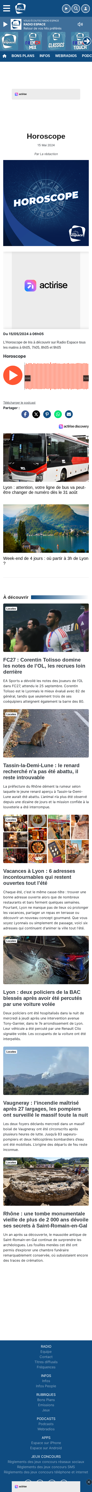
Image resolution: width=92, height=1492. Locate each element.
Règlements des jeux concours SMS (46, 1467)
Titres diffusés (46, 1362)
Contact (46, 1357)
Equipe (46, 1351)
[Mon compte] (85, 8)
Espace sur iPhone (46, 1443)
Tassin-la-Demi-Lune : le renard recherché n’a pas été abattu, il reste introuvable (41, 771)
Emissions (46, 1405)
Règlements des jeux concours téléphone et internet (46, 1472)
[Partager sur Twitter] (35, 416)
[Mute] (80, 24)
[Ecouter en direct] (66, 8)
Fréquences (46, 1367)
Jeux (46, 1410)
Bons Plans (23, 56)
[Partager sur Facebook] (24, 416)
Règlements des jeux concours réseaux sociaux (46, 1462)
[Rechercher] (75, 8)
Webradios (66, 56)
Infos (45, 56)
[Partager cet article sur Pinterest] (46, 416)
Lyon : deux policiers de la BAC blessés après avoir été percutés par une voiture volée (42, 998)
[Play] (6, 24)
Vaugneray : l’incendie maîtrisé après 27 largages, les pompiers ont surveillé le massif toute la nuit (45, 1109)
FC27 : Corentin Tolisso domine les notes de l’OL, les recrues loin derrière (44, 666)
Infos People (46, 1386)
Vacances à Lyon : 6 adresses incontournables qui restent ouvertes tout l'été (39, 877)
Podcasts (46, 1424)
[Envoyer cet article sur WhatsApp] (57, 416)
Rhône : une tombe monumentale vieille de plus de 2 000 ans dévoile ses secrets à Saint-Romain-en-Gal (45, 1220)
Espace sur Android (46, 1448)
